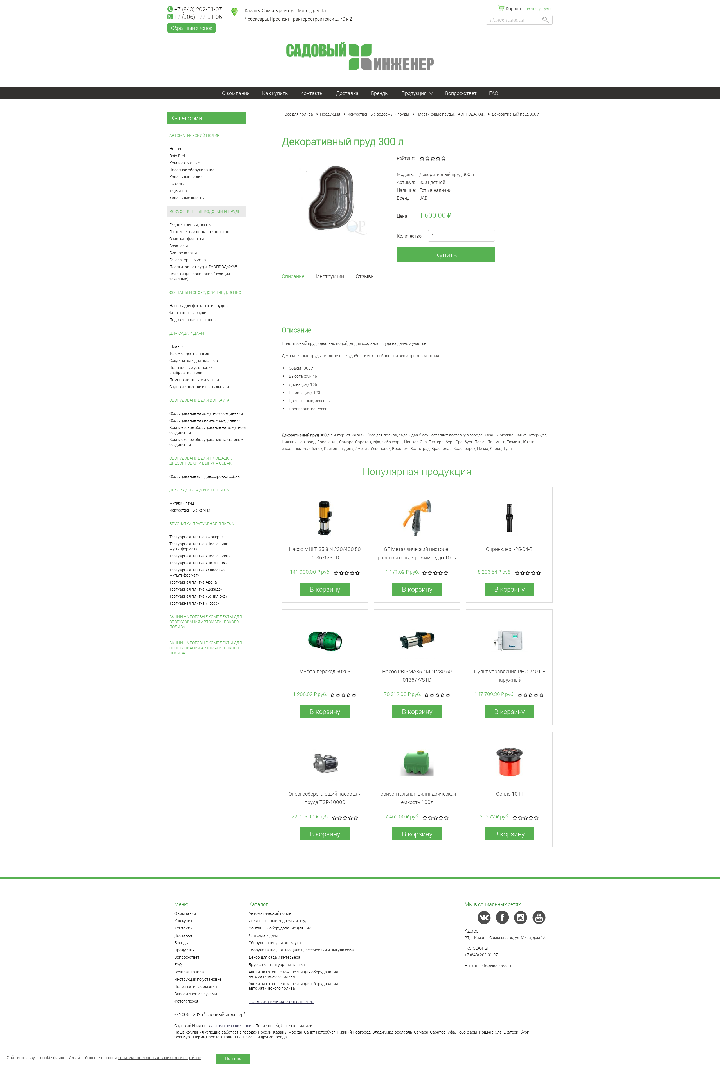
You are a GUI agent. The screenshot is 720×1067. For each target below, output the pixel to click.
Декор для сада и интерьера (199, 489)
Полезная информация (195, 986)
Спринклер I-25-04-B (509, 549)
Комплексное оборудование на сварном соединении (206, 442)
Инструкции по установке (197, 979)
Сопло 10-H (509, 793)
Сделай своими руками (195, 993)
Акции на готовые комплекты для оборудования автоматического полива (205, 621)
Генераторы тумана (187, 259)
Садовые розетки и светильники (199, 386)
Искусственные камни (189, 510)
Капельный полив (185, 176)
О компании (236, 93)
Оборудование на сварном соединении (205, 420)
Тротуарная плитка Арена (193, 582)
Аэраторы (178, 245)
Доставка (347, 93)
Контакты (312, 93)
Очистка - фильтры (186, 238)
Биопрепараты (183, 252)
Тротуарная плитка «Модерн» (196, 536)
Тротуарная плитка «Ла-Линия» (198, 563)
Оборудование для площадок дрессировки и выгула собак (200, 460)
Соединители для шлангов (193, 360)
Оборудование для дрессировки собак (204, 476)
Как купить (275, 93)
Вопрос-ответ (461, 93)
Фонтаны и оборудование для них (205, 292)
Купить (446, 254)
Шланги (176, 346)
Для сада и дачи (186, 333)
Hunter (175, 148)
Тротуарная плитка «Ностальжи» (199, 556)
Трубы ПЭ (178, 190)
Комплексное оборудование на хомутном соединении (207, 430)
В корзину (325, 589)
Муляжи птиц (181, 503)
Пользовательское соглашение (281, 1001)
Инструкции (330, 277)
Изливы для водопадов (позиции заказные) (199, 276)
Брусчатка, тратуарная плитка (201, 523)
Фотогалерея (186, 1001)
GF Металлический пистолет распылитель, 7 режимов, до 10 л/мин (417, 557)
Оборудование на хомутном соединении (206, 413)
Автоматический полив (194, 135)
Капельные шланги (187, 198)
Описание (293, 277)
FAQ (493, 93)
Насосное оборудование (191, 169)
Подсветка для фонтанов (192, 319)
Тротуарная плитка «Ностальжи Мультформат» (198, 546)
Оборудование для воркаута (199, 400)
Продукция (414, 93)
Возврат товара (189, 971)
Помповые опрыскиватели (194, 379)
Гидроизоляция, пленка (191, 224)
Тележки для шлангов (189, 353)
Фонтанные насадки (187, 312)
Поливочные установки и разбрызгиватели (192, 370)
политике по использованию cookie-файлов (159, 1057)
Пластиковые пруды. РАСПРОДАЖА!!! (203, 266)
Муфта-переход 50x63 (324, 671)
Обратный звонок (191, 27)
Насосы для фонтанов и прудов (198, 305)
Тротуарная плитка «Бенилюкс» (198, 596)
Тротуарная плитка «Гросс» (194, 603)
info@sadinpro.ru (496, 966)
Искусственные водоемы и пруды (205, 211)
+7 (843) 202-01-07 (198, 9)
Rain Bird (177, 155)
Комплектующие (184, 162)
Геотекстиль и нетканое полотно (199, 231)
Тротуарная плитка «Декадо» (195, 589)
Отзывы (365, 277)
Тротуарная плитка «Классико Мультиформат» (197, 572)
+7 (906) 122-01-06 (198, 16)
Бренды (380, 93)
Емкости (177, 183)
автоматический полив (232, 1025)
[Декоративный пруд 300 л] (331, 198)
